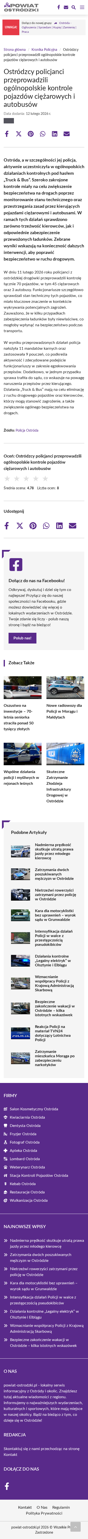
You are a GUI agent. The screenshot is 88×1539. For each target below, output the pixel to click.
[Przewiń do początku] (75, 1527)
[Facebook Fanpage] (58, 7)
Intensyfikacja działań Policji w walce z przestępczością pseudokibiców (54, 938)
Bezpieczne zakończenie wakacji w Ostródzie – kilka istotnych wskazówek (55, 1008)
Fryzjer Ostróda (23, 1134)
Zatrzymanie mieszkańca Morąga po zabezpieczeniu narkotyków (55, 1058)
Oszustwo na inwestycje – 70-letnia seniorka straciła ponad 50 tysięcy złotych (18, 717)
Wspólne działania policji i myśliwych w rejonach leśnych (21, 778)
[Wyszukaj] (73, 8)
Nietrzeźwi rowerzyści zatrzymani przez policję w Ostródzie (55, 894)
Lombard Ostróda (25, 1159)
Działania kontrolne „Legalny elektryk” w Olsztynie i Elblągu (53, 960)
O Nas (42, 1507)
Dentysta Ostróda (25, 1126)
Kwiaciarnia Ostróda (27, 1117)
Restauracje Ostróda (27, 1192)
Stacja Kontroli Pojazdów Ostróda (39, 1176)
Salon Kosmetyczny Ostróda (34, 1109)
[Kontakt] (65, 7)
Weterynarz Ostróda (27, 1167)
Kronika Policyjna (44, 50)
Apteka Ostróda (23, 1151)
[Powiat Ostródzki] (20, 7)
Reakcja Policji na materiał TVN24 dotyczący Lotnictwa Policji (53, 1033)
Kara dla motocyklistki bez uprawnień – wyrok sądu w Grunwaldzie (55, 915)
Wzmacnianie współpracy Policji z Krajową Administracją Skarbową (54, 983)
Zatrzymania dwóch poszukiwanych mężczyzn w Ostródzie (54, 874)
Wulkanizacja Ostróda (29, 1200)
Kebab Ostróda (23, 1184)
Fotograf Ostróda (25, 1142)
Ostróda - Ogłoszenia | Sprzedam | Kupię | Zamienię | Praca (49, 27)
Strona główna (15, 50)
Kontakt (10, 1455)
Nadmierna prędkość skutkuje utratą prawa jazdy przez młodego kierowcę (54, 851)
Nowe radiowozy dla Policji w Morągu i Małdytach (64, 711)
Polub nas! (22, 638)
